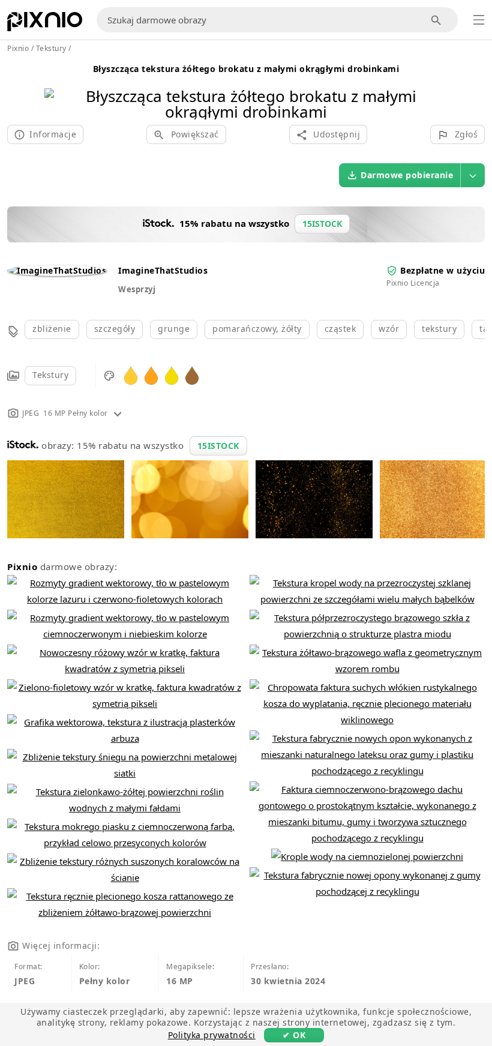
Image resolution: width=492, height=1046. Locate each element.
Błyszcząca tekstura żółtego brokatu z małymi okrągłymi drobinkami (246, 68)
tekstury (439, 328)
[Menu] (478, 19)
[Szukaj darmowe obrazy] (436, 20)
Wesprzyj (136, 289)
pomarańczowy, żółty (257, 328)
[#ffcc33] (131, 374)
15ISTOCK (218, 445)
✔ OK (294, 1035)
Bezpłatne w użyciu (442, 270)
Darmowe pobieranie (407, 175)
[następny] (434, 88)
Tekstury (50, 374)
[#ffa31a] (151, 374)
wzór (389, 328)
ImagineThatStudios (163, 270)
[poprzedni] (57, 88)
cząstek (340, 328)
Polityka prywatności (212, 1035)
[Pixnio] (44, 24)
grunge (174, 328)
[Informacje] (117, 413)
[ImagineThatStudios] (56, 270)
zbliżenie (51, 328)
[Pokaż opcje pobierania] (473, 175)
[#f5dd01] (171, 374)
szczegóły (115, 328)
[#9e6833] (192, 374)
